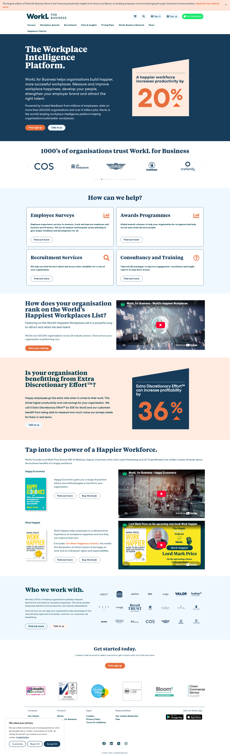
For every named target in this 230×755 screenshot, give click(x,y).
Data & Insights (89, 25)
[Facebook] (104, 743)
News (152, 25)
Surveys (31, 25)
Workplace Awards (49, 25)
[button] (144, 16)
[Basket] (135, 16)
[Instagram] (126, 743)
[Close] (62, 719)
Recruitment (70, 25)
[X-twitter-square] (118, 743)
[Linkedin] (111, 743)
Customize (17, 744)
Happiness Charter (37, 31)
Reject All (35, 744)
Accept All (52, 744)
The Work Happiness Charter (82, 543)
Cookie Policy (22, 737)
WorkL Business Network (131, 25)
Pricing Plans (107, 25)
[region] (34, 734)
